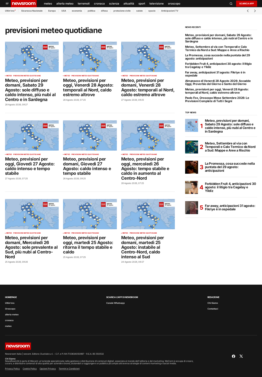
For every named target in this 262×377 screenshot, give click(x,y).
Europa (52, 10)
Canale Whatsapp (115, 303)
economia (77, 10)
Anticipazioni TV (169, 10)
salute (139, 10)
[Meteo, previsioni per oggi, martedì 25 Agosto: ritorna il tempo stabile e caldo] (90, 214)
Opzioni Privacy (48, 368)
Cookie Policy (30, 368)
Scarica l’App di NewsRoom (122, 297)
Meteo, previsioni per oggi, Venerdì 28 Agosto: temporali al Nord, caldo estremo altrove (217, 91)
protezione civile (122, 10)
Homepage (11, 297)
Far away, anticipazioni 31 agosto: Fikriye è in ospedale (215, 74)
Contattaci (212, 308)
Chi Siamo (212, 303)
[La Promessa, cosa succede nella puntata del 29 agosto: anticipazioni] (191, 167)
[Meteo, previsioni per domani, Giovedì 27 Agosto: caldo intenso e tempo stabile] (90, 135)
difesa (104, 10)
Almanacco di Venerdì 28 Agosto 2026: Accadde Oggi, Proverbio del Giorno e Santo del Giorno (218, 82)
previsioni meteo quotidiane (27, 76)
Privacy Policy (12, 368)
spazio (151, 10)
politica (91, 10)
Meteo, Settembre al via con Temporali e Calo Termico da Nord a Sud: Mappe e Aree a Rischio (217, 48)
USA (63, 10)
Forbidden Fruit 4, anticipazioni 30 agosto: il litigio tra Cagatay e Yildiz (218, 65)
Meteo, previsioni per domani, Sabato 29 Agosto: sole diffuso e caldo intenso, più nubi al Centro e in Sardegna (219, 38)
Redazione (213, 297)
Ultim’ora (9, 10)
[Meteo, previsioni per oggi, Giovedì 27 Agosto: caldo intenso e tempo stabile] (32, 135)
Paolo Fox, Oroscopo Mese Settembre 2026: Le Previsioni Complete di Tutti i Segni (217, 99)
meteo (9, 76)
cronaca (9, 320)
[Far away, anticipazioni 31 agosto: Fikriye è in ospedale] (191, 207)
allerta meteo (12, 314)
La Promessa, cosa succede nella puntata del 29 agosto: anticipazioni (217, 57)
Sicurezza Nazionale (31, 10)
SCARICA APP (246, 3)
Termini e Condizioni (69, 368)
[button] (7, 3)
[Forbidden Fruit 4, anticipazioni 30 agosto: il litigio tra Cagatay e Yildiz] (191, 187)
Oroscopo (10, 308)
